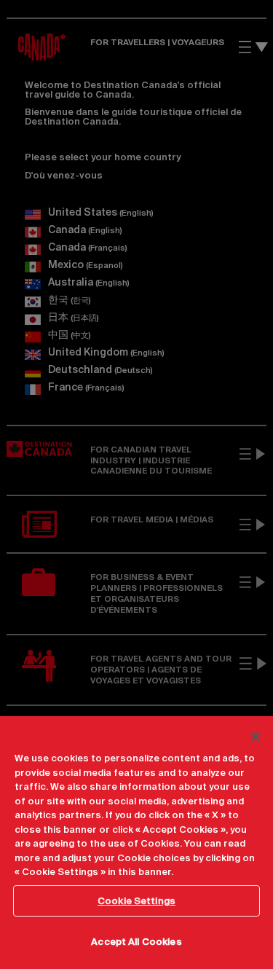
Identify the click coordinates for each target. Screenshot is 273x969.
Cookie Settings (136, 900)
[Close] (256, 737)
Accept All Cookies (136, 941)
